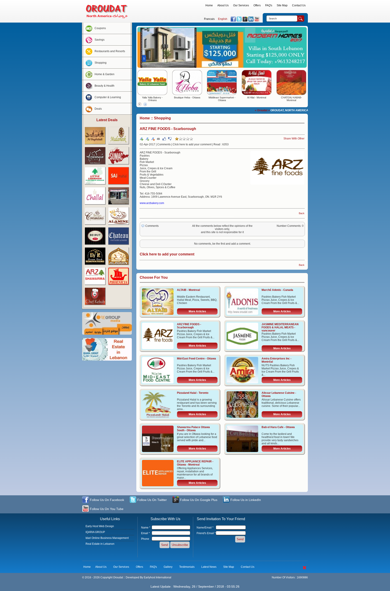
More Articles (197, 311)
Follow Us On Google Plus (198, 500)
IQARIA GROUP (95, 532)
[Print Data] (158, 138)
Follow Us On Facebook (106, 500)
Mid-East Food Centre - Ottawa (196, 358)
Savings (99, 39)
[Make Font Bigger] (147, 139)
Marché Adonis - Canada (277, 290)
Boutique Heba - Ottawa (187, 97)
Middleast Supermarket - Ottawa (222, 99)
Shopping (101, 62)
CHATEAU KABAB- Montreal (291, 99)
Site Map (282, 5)
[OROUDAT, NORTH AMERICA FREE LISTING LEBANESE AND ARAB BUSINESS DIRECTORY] (107, 19)
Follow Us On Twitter (151, 500)
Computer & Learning (108, 97)
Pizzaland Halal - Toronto (192, 392)
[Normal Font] (141, 139)
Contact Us (299, 5)
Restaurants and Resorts (110, 51)
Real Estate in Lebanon (100, 543)
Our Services (241, 5)
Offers (257, 5)
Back (301, 213)
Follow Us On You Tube (106, 509)
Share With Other (293, 138)
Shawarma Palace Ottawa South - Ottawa (193, 429)
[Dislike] (170, 139)
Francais (209, 19)
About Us (223, 5)
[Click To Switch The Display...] (304, 570)
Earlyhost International (157, 577)
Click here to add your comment (192, 144)
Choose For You (154, 277)
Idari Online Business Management (107, 538)
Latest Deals (107, 120)
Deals (98, 108)
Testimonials (187, 566)
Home (209, 5)
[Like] (164, 139)
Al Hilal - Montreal (256, 97)
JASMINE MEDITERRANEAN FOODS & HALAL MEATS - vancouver (280, 327)
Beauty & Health (104, 85)
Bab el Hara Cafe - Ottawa (278, 427)
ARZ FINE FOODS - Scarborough (189, 326)
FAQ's (268, 5)
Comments (164, 144)
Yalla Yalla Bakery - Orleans (152, 99)
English (222, 19)
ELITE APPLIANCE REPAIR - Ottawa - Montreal (195, 463)
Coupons (100, 28)
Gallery (168, 566)
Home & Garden (104, 74)
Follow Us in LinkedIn (245, 500)
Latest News (208, 566)
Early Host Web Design (100, 526)
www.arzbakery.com (152, 203)
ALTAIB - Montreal (188, 290)
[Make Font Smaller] (153, 139)
